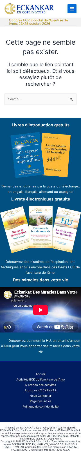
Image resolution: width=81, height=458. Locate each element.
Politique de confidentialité (40, 406)
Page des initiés (40, 401)
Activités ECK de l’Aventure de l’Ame (40, 379)
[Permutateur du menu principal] (72, 8)
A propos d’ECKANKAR (40, 390)
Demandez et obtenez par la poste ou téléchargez (40, 186)
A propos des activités (40, 385)
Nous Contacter (40, 395)
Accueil (40, 374)
